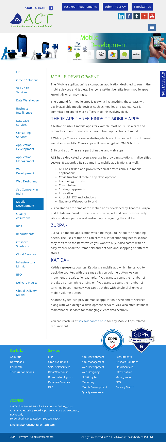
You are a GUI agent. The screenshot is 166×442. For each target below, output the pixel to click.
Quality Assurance (23, 216)
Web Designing (26, 181)
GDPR (13, 437)
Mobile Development (25, 204)
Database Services (22, 123)
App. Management (93, 362)
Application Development (25, 147)
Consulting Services (23, 135)
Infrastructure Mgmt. (25, 264)
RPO (19, 226)
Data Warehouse (27, 100)
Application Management (25, 159)
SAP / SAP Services (22, 90)
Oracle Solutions (27, 80)
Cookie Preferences (41, 437)
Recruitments (25, 234)
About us (15, 357)
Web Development (25, 171)
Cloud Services (26, 254)
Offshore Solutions (22, 244)
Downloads (17, 362)
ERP (18, 72)
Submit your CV (115, 7)
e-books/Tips (142, 7)
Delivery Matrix (26, 282)
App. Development (93, 357)
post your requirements (80, 7)
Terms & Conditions (22, 372)
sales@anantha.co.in (92, 321)
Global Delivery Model (26, 293)
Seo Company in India (27, 191)
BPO (19, 274)
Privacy (23, 437)
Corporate (16, 367)
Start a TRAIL (35, 8)
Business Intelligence (24, 110)
